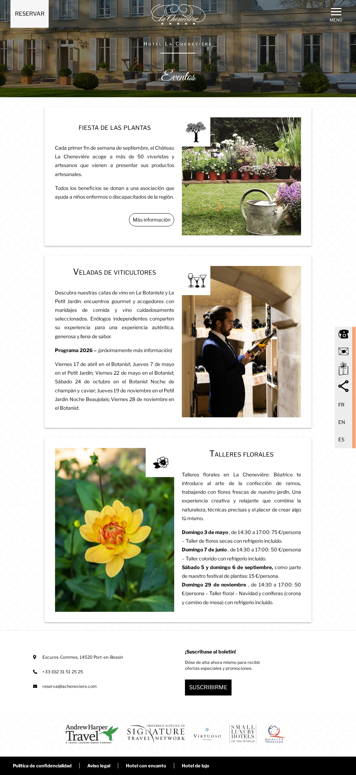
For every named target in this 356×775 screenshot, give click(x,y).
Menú (336, 20)
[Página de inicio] (178, 14)
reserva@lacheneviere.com (69, 686)
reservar (29, 13)
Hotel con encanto (146, 765)
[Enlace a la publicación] (92, 735)
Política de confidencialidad (42, 765)
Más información (151, 220)
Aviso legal (98, 765)
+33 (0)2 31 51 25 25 (62, 671)
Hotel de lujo (195, 765)
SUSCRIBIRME (208, 687)
